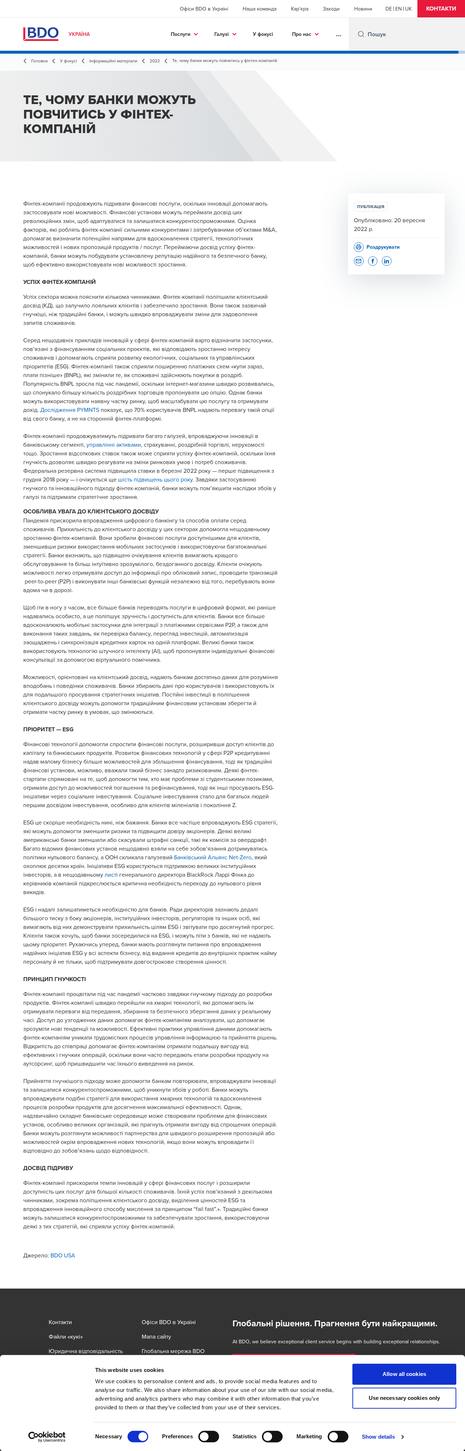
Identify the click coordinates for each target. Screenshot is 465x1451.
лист (110, 875)
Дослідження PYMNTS (69, 410)
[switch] (208, 1436)
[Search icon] (361, 34)
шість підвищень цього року (155, 479)
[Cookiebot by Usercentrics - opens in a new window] (47, 1436)
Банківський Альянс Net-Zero (212, 857)
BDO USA (62, 1255)
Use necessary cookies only (404, 1398)
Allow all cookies (404, 1374)
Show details (378, 1437)
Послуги (180, 34)
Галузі (221, 34)
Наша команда (259, 8)
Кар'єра (299, 8)
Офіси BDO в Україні (204, 8)
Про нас (301, 34)
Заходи (331, 8)
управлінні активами (113, 444)
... (338, 34)
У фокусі (263, 34)
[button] (441, 8)
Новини (363, 8)
